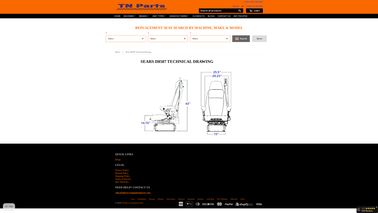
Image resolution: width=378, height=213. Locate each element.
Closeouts (199, 16)
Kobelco (181, 199)
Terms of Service (123, 179)
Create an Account (254, 6)
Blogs (211, 16)
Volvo (242, 199)
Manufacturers (179, 16)
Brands (143, 16)
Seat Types (159, 16)
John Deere (170, 199)
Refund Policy (122, 173)
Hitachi (161, 199)
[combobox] (126, 38)
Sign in (236, 6)
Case (133, 199)
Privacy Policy (122, 170)
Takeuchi (234, 199)
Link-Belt (210, 199)
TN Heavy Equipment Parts (132, 203)
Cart (256, 11)
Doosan (152, 199)
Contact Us (224, 16)
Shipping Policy (122, 176)
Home (117, 16)
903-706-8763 (240, 16)
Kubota (200, 199)
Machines (128, 16)
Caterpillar (141, 199)
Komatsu (191, 199)
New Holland (222, 199)
